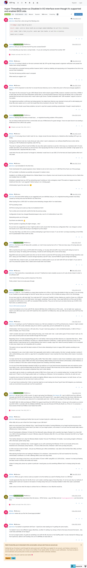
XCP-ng (12, 3)
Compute (8, 14)
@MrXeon (27, 44)
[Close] (81, 545)
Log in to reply (78, 14)
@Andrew (17, 18)
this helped (56, 395)
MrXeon (11, 18)
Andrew (11, 44)
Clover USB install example (16, 306)
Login (13, 558)
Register (8, 558)
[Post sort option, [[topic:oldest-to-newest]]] (71, 14)
